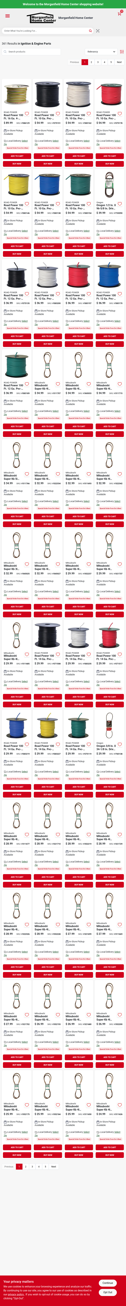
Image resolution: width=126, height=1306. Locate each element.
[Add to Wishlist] (27, 113)
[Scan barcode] (98, 31)
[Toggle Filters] (122, 52)
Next (119, 62)
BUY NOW (17, 164)
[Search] (90, 30)
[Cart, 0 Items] (119, 13)
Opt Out (107, 1292)
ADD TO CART (17, 156)
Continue (108, 1283)
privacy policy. (16, 1294)
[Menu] (7, 16)
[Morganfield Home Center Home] (41, 18)
